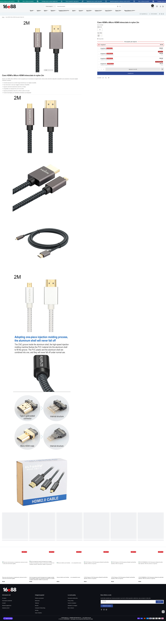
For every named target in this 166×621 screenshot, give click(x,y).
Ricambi (36, 605)
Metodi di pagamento (6, 605)
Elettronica (37, 600)
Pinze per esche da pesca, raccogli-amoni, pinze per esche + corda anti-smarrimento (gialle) (14, 578)
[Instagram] (161, 14)
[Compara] (162, 69)
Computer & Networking (40, 608)
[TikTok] (163, 14)
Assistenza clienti (5, 608)
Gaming (36, 610)
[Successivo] (52, 70)
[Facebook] (159, 14)
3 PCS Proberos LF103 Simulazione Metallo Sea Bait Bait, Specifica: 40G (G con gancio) (96, 578)
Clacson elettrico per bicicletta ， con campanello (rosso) (68, 577)
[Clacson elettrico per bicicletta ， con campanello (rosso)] (69, 563)
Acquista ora (130, 73)
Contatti (4, 603)
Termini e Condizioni (72, 603)
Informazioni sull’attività (7, 600)
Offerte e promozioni (39, 598)
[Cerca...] (120, 6)
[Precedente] (45, 70)
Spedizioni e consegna (72, 605)
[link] (103, 78)
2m (100, 29)
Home (3, 17)
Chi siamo (4, 598)
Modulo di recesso (107, 605)
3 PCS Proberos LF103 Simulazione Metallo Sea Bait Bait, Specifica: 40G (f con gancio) (123, 578)
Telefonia (37, 603)
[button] (50, 6)
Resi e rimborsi (71, 608)
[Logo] (9, 6)
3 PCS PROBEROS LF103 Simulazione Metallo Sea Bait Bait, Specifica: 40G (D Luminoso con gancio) (151, 578)
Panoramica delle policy (73, 598)
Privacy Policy (71, 600)
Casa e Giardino (38, 612)
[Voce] (118, 6)
